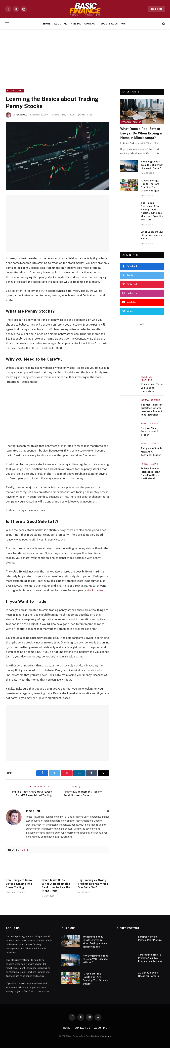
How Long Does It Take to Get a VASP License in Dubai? (152, 165)
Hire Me (76, 23)
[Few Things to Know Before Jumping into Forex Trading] (22, 867)
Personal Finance (131, 122)
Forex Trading (149, 423)
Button (156, 9)
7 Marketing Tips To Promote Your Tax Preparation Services (150, 958)
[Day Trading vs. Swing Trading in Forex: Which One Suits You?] (93, 867)
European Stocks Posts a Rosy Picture (150, 938)
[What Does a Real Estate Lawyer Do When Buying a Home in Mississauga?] (142, 111)
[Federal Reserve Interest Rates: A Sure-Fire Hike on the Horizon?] (129, 468)
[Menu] (7, 24)
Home (47, 23)
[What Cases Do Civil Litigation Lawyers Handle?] (129, 236)
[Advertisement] (85, 58)
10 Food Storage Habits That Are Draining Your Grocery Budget (150, 185)
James (107, 1036)
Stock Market (15, 91)
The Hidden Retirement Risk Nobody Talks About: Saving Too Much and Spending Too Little (152, 211)
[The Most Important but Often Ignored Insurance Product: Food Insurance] (129, 404)
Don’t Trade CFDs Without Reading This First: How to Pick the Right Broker (56, 886)
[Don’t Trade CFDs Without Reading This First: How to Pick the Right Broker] (58, 867)
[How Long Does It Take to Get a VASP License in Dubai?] (129, 166)
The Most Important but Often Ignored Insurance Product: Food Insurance (152, 409)
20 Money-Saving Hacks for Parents (148, 974)
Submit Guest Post (114, 23)
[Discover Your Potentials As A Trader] (129, 428)
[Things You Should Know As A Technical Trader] (129, 448)
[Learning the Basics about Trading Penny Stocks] (57, 156)
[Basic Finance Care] (85, 9)
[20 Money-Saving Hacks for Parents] (126, 977)
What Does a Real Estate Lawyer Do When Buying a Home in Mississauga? (141, 133)
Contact (90, 23)
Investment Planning (148, 378)
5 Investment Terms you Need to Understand (152, 388)
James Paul (21, 115)
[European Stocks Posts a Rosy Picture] (126, 941)
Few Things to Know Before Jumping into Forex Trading (19, 884)
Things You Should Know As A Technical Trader (152, 451)
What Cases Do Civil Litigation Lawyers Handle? (152, 235)
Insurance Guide (150, 400)
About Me (61, 23)
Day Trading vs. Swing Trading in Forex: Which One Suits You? (93, 884)
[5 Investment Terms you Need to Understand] (129, 381)
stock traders (94, 590)
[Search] (163, 24)
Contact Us (82, 1028)
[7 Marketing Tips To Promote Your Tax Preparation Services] (126, 959)
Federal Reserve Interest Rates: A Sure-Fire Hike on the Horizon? (150, 473)
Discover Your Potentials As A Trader (149, 431)
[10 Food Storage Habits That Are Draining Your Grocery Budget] (129, 185)
